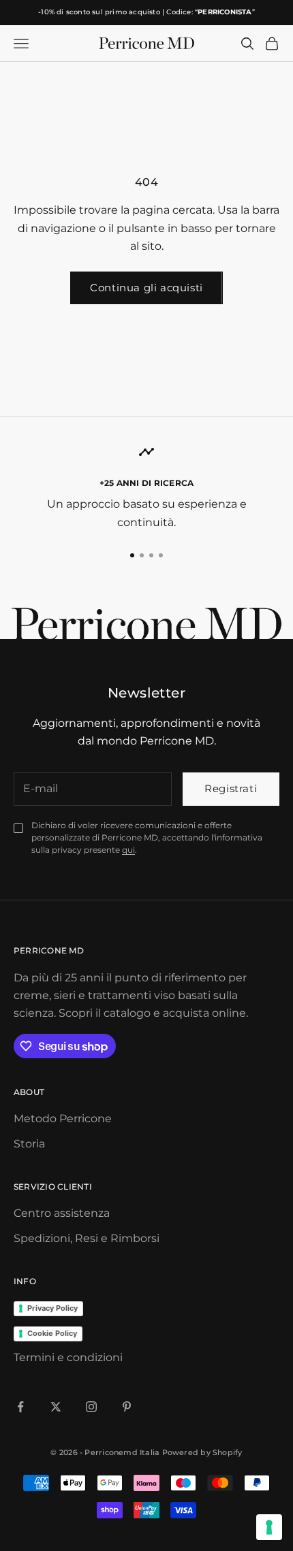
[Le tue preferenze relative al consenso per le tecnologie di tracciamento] (269, 1527)
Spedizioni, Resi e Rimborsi (86, 1238)
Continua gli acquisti (146, 287)
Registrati (230, 788)
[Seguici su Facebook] (20, 1407)
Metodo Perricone (63, 1118)
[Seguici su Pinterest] (127, 1407)
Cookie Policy (52, 1333)
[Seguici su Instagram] (91, 1407)
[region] (146, 488)
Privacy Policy (52, 1308)
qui (128, 850)
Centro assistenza (62, 1213)
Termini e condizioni (68, 1357)
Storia (29, 1143)
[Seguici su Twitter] (56, 1407)
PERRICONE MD (49, 950)
